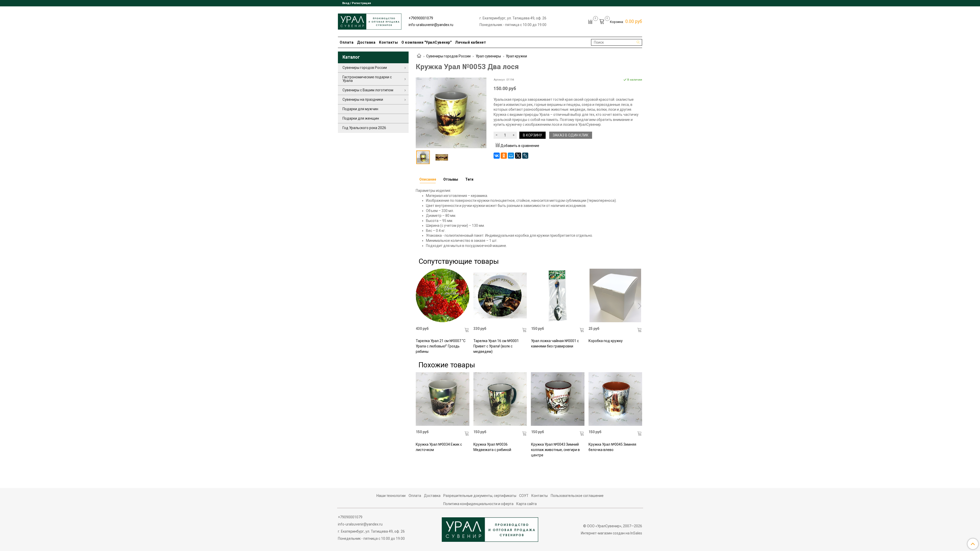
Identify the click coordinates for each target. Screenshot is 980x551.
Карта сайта (526, 504)
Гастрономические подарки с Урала (367, 79)
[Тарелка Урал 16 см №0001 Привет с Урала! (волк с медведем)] (500, 295)
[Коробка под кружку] (615, 295)
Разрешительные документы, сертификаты (479, 496)
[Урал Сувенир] (369, 20)
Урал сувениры (488, 56)
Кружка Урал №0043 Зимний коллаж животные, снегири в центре (555, 449)
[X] (518, 156)
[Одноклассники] (504, 156)
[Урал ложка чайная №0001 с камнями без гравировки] (558, 295)
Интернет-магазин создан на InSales (611, 533)
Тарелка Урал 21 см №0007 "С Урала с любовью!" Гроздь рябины (440, 346)
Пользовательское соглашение (577, 496)
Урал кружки (516, 56)
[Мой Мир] (511, 156)
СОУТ (524, 496)
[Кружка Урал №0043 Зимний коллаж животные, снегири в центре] (558, 399)
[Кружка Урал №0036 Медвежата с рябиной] (500, 399)
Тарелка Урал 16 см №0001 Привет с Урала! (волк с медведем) (496, 346)
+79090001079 (421, 18)
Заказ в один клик (571, 135)
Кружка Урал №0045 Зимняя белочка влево (612, 447)
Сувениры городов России (448, 56)
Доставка (366, 42)
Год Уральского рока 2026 (364, 128)
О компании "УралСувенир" (426, 42)
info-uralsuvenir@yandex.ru (431, 25)
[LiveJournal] (525, 156)
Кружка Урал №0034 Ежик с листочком (439, 447)
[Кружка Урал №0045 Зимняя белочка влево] (615, 399)
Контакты (388, 42)
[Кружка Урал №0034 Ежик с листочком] (442, 399)
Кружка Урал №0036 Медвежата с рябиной (492, 447)
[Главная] (419, 56)
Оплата (346, 42)
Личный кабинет (470, 42)
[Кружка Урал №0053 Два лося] (451, 112)
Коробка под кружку (606, 341)
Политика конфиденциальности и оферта (478, 504)
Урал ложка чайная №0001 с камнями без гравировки (555, 343)
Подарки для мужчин (360, 109)
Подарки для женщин (360, 118)
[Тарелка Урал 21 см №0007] (442, 295)
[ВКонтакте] (497, 156)
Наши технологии (391, 496)
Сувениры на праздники (362, 99)
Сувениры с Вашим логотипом (367, 90)
